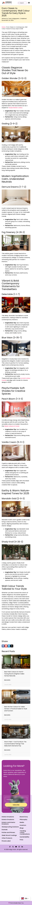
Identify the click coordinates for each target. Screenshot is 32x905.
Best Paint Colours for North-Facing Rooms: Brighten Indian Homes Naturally (14, 674)
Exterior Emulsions (8, 819)
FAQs (21, 840)
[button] (28, 2)
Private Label (6, 841)
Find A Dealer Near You (17, 903)
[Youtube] (16, 846)
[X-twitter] (13, 846)
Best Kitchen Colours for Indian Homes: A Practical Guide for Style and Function (15, 709)
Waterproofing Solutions (10, 827)
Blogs (22, 828)
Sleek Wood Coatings (9, 835)
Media (22, 822)
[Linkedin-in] (22, 846)
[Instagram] (19, 846)
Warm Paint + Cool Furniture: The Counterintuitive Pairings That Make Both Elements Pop (15, 744)
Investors (23, 825)
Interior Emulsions (8, 817)
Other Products (7, 838)
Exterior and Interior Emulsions (8, 823)
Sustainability (24, 837)
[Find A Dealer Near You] (9, 902)
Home (3, 27)
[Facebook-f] (9, 846)
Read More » (7, 680)
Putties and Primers (8, 832)
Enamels (5, 830)
